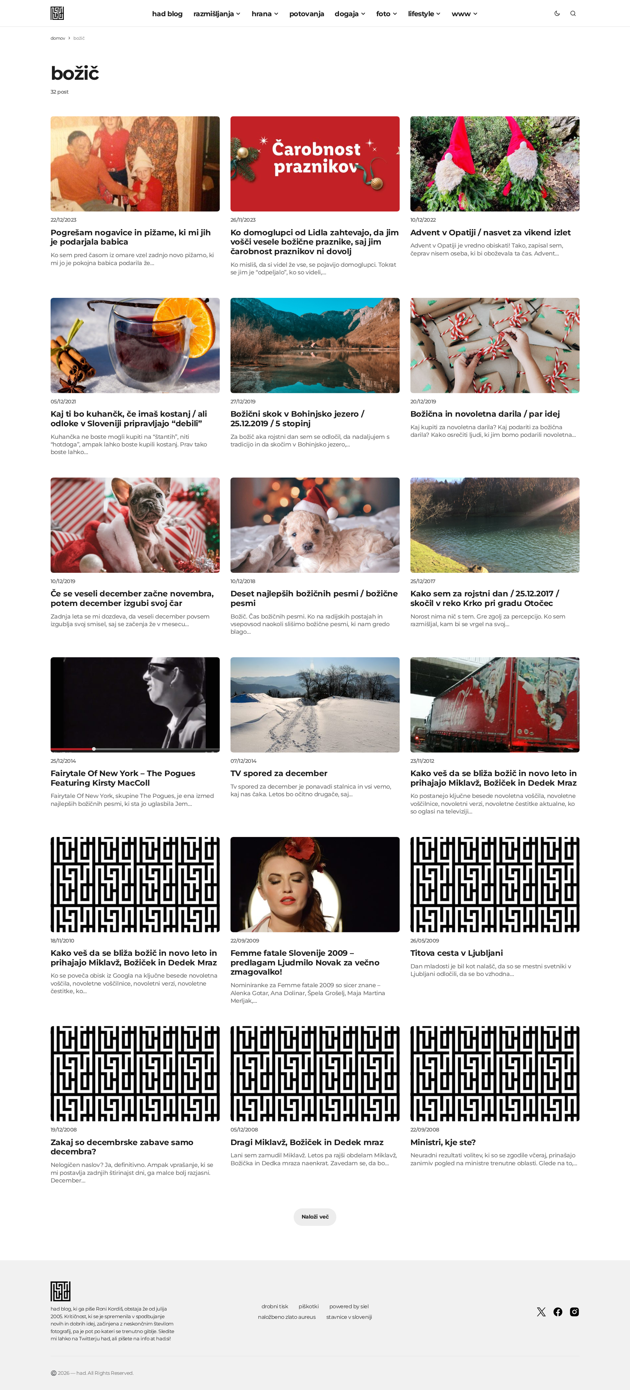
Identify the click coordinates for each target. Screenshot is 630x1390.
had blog (61, 1309)
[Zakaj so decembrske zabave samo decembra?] (135, 1073)
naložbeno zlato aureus (286, 1317)
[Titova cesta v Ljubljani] (495, 884)
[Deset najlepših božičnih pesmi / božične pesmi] (315, 525)
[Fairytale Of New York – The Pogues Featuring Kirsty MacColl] (135, 705)
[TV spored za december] (315, 705)
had (105, 1338)
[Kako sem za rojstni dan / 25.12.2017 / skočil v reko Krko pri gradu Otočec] (495, 525)
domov (58, 38)
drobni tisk (275, 1306)
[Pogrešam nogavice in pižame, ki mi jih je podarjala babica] (135, 163)
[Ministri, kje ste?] (495, 1073)
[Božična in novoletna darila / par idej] (495, 345)
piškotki (308, 1306)
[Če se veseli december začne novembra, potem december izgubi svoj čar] (135, 525)
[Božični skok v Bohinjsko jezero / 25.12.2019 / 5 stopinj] (315, 345)
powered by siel (349, 1306)
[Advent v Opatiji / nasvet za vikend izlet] (495, 163)
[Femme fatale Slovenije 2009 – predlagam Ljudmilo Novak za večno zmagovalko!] (315, 884)
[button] (557, 13)
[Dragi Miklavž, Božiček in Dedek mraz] (315, 1073)
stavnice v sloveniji (349, 1317)
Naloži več (315, 1217)
